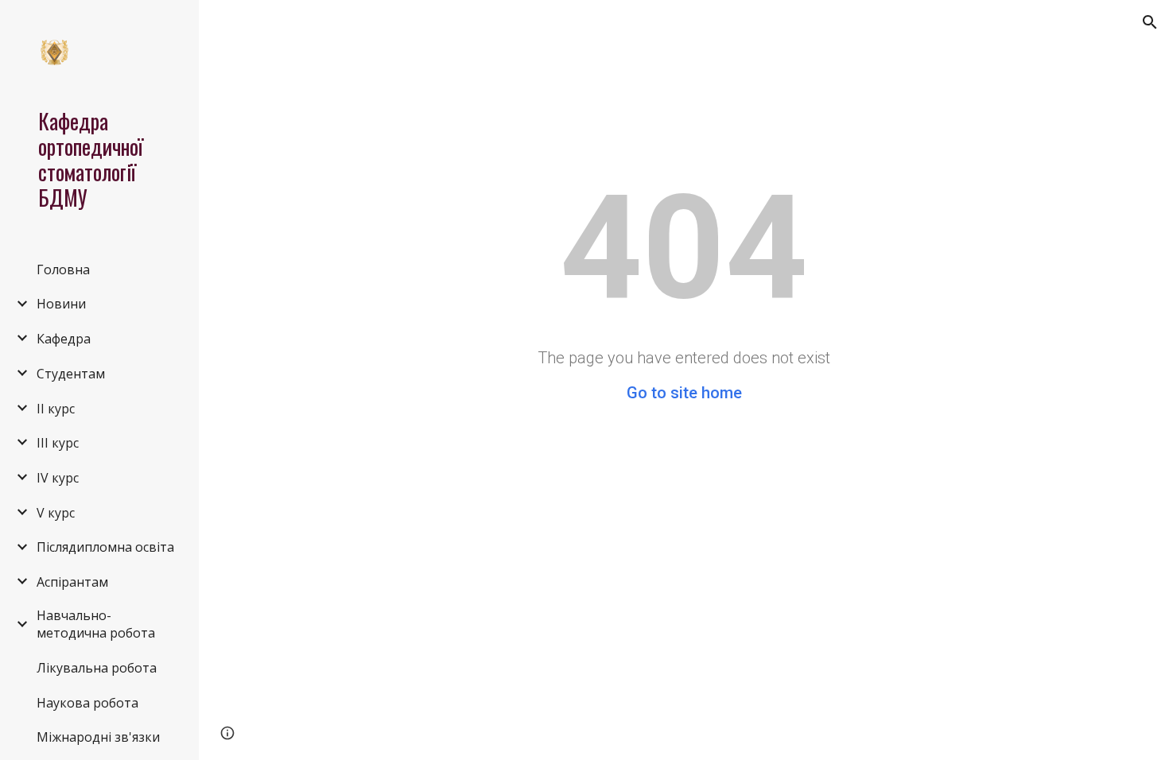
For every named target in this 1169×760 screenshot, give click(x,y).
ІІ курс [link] (56, 408)
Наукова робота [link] (87, 703)
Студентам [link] (71, 373)
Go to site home (684, 392)
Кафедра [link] (64, 338)
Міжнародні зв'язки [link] (98, 737)
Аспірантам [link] (72, 582)
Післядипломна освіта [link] (105, 547)
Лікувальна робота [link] (97, 668)
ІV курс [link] (58, 478)
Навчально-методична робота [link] (96, 624)
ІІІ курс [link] (58, 443)
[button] (1150, 22)
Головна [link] (63, 269)
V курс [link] (56, 513)
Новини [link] (61, 303)
